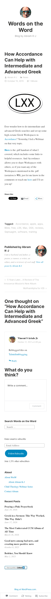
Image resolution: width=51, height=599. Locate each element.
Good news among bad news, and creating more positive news (21, 542)
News (25, 77)
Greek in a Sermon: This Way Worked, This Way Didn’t (25, 517)
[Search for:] (20, 426)
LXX (19, 227)
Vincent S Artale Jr (28, 338)
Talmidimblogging (18, 354)
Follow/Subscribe (16, 453)
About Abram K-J (16, 481)
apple (33, 223)
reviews (39, 227)
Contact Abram (11, 491)
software (22, 231)
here (30, 179)
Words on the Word (25, 26)
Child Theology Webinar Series (19, 486)
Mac (25, 227)
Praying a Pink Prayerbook (19, 506)
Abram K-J (12, 77)
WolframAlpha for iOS (33, 289)
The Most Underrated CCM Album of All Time (24, 529)
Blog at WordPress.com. (25, 589)
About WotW (11, 477)
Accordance (10, 139)
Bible (7, 227)
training (33, 231)
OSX (31, 227)
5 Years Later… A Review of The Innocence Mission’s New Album (21, 281)
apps (40, 223)
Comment (36, 406)
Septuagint (10, 231)
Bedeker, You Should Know (18, 553)
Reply (14, 360)
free (13, 227)
